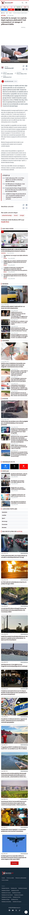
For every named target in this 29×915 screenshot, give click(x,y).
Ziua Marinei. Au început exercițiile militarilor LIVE (17, 481)
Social (5, 258)
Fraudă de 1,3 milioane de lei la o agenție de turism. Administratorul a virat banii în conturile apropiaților (14, 720)
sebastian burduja (7, 215)
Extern (5, 265)
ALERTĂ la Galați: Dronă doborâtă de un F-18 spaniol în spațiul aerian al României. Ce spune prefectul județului (16, 196)
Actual (10, 12)
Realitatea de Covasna (6, 892)
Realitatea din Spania (17, 901)
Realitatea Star (14, 888)
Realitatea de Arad (16, 897)
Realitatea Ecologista (22, 888)
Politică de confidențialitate (20, 877)
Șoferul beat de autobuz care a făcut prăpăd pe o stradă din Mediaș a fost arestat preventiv (14, 423)
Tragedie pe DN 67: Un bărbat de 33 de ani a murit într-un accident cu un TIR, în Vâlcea (14, 748)
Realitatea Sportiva (5, 888)
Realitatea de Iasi (14, 899)
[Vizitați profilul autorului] (2, 67)
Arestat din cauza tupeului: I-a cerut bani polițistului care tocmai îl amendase (13, 830)
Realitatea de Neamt (6, 890)
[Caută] (22, 2)
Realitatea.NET (9, 68)
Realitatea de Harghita (18, 895)
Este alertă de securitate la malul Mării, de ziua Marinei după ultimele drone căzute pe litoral (15, 276)
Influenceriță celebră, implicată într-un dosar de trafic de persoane (13, 307)
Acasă (4, 12)
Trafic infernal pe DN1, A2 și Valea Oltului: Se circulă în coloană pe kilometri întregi (15, 179)
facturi (16, 215)
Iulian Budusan (24, 553)
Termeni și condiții (10, 877)
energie (22, 215)
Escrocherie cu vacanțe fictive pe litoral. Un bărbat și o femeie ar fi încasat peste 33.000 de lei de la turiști (19, 454)
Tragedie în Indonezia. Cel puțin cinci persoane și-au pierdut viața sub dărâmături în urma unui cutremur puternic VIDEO (16, 269)
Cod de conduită (5, 880)
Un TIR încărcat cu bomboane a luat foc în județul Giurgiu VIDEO (15, 184)
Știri (7, 12)
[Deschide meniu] (26, 3)
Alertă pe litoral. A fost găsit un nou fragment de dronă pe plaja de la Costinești (14, 665)
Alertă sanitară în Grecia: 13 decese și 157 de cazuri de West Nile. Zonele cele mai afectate (19, 394)
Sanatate (3, 253)
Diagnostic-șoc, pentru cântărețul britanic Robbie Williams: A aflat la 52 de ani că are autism (15, 262)
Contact (3, 877)
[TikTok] (25, 10)
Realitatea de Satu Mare (6, 901)
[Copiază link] (23, 66)
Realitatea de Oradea (16, 892)
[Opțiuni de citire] (26, 912)
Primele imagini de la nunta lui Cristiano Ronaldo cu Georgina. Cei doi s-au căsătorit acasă (19, 336)
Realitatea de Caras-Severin (7, 895)
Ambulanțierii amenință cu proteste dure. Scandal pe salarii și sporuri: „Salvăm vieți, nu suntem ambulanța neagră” (19, 387)
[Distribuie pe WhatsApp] (23, 69)
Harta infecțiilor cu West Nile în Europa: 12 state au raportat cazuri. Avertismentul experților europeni (19, 373)
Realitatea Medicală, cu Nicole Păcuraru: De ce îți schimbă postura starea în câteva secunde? (14, 251)
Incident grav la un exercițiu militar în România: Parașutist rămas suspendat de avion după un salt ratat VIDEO (13, 857)
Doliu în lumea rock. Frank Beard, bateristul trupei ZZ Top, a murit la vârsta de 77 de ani (19, 329)
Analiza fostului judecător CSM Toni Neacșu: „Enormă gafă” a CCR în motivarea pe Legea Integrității (19, 431)
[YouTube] (11, 10)
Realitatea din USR (15, 890)
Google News (5, 222)
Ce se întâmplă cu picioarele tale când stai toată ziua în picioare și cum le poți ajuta (18, 380)
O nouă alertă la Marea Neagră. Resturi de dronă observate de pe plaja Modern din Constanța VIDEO (15, 189)
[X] (18, 10)
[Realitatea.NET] (7, 3)
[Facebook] (4, 10)
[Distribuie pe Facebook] (26, 66)
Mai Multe (14, 863)
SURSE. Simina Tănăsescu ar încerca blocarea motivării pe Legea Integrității (19, 447)
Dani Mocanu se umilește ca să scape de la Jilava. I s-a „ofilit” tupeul (19, 323)
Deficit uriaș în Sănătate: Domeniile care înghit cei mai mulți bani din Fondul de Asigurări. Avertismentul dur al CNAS (13, 365)
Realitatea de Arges (6, 899)
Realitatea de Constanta (6, 897)
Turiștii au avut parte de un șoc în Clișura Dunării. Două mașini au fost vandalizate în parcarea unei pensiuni (14, 692)
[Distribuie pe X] (26, 69)
